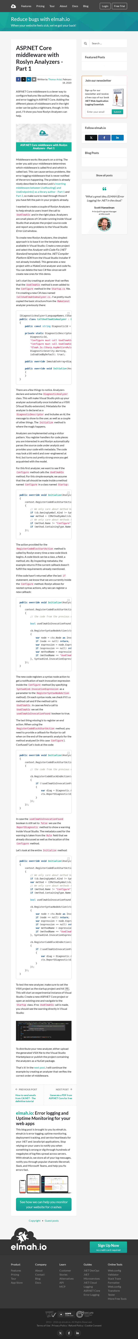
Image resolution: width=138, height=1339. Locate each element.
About (63, 6)
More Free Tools (117, 1298)
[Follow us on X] (60, 1333)
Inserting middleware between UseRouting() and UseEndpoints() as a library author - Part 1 (41, 187)
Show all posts (104, 175)
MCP (62, 1286)
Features (26, 6)
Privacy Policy (59, 1325)
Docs (75, 6)
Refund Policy (75, 1325)
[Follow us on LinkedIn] (117, 138)
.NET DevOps (91, 1270)
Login (105, 6)
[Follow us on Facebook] (104, 138)
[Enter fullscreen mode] (68, 313)
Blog (85, 6)
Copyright (35, 1220)
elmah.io (24, 1113)
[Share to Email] (34, 79)
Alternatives (66, 1278)
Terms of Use (43, 1325)
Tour (52, 6)
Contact (40, 1274)
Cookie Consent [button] (93, 1325)
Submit (117, 111)
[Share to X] (23, 79)
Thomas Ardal (55, 79)
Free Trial (119, 6)
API (61, 1282)
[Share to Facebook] (18, 79)
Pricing (40, 6)
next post (39, 1067)
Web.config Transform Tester (114, 1290)
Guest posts (52, 1220)
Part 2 (19, 195)
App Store (17, 1282)
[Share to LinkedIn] (28, 79)
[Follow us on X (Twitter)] (91, 138)
